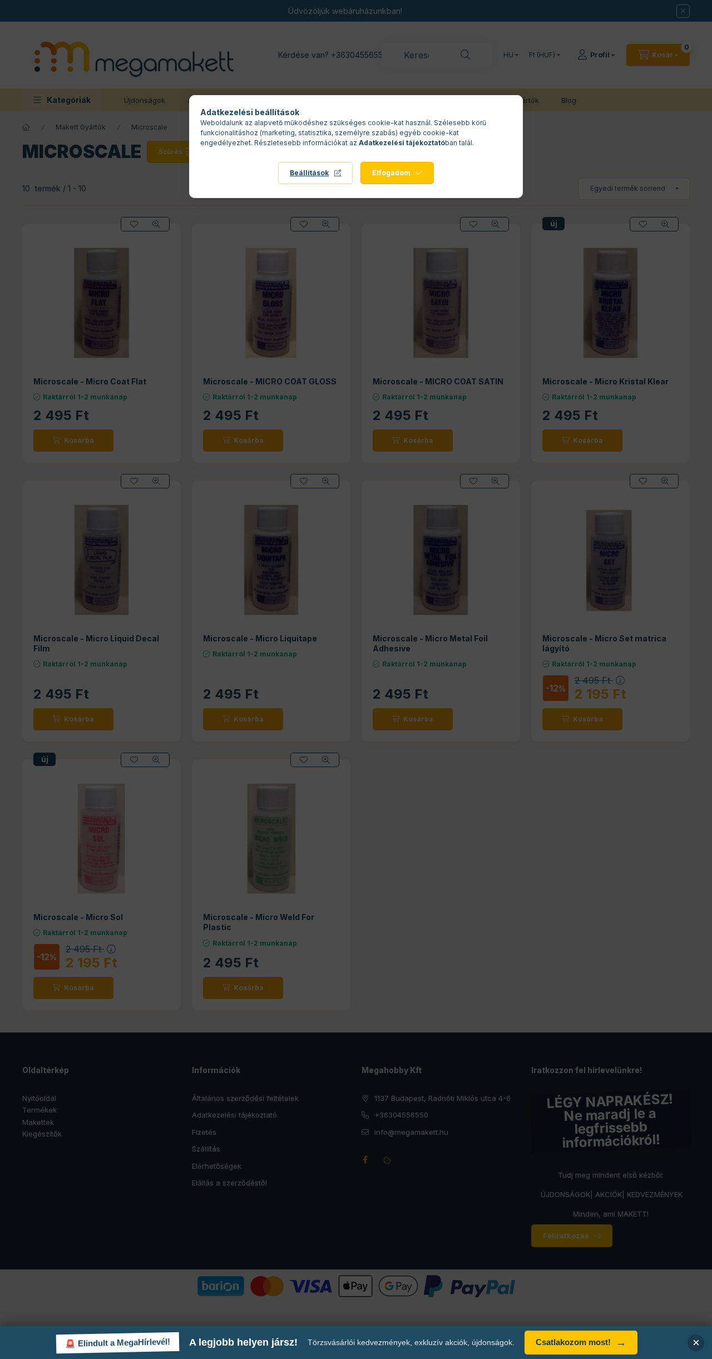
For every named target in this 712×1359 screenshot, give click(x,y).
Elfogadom (391, 173)
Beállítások (309, 173)
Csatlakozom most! (581, 1342)
